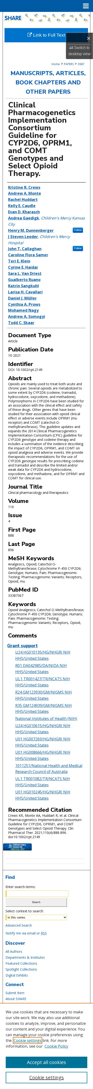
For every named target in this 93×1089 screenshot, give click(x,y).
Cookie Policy (56, 1046)
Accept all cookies (46, 1062)
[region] (46, 1046)
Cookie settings (27, 1040)
